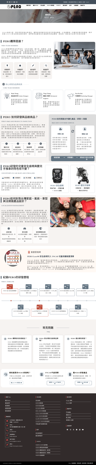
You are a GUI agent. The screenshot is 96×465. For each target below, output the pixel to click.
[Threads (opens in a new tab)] (10, 2)
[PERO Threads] (73, 429)
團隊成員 (52, 17)
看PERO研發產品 (80, 373)
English (87, 2)
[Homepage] (42, 17)
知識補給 (65, 2)
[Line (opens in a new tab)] (17, 2)
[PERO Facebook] (67, 429)
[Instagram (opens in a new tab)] (12, 2)
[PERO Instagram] (70, 429)
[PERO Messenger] (76, 429)
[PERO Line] (79, 429)
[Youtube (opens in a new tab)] (14, 2)
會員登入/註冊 (82, 2)
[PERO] (14, 6)
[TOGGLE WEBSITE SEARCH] (87, 5)
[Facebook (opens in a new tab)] (8, 2)
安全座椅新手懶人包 (73, 2)
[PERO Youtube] (82, 429)
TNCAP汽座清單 (52, 373)
